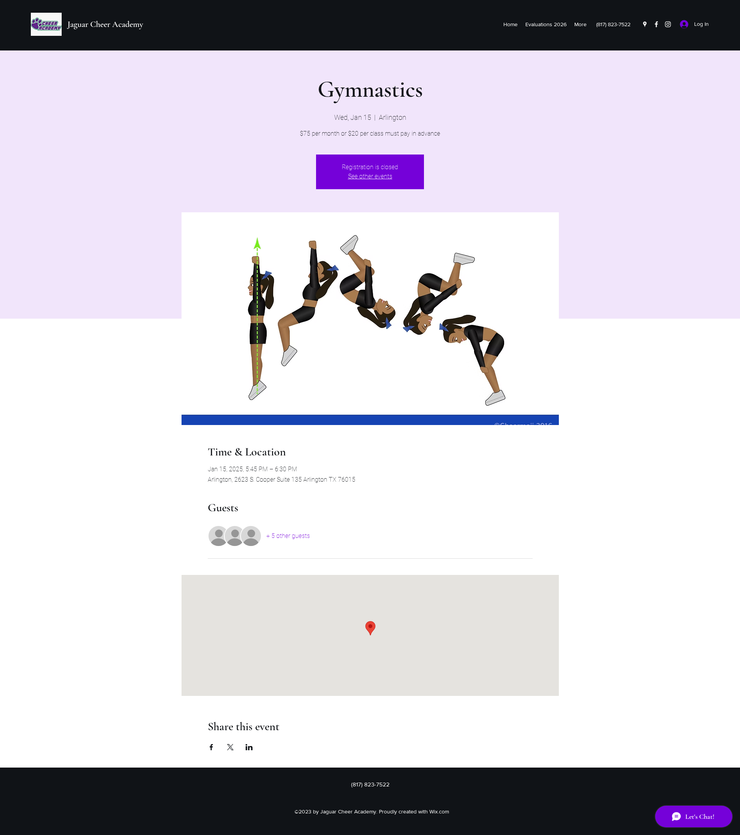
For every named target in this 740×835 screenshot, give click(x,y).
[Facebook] (656, 24)
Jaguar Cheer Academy (105, 24)
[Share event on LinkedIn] (249, 747)
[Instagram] (668, 24)
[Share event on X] (230, 747)
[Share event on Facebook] (211, 747)
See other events (370, 176)
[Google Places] (645, 24)
